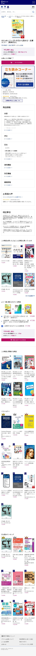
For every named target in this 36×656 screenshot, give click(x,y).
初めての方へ (23, 641)
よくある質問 (5, 641)
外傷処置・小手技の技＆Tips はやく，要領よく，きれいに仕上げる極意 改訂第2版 (16, 322)
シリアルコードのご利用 (26, 644)
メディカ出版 (11, 17)
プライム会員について (7, 639)
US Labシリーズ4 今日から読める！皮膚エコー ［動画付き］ (16, 317)
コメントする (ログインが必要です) (12, 197)
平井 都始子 (4, 45)
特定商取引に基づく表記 (26, 639)
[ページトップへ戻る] (33, 653)
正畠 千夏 (10, 45)
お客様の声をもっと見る (11, 100)
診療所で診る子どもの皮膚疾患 (14, 326)
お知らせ (3, 644)
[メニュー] (33, 2)
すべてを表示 (29, 296)
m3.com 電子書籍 (3, 17)
